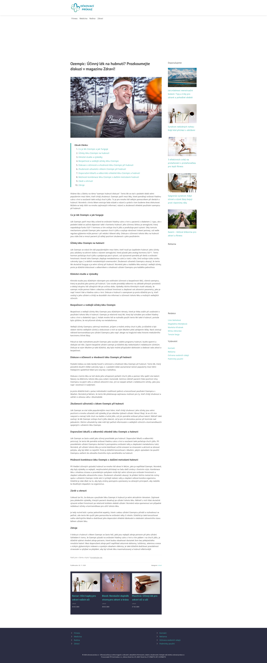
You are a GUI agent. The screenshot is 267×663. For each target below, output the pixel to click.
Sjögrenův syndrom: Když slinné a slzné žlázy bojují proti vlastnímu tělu (180, 199)
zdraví (160, 565)
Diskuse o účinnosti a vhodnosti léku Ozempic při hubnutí (105, 165)
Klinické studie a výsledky (90, 157)
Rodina (92, 18)
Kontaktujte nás (96, 557)
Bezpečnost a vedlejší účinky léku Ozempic (98, 161)
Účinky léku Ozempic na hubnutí (93, 153)
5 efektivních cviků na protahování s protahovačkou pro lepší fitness (182, 163)
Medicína (83, 18)
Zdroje (81, 185)
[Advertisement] (133, 35)
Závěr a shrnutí (85, 181)
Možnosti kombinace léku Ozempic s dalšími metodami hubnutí (108, 177)
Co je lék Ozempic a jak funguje (93, 149)
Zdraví (100, 18)
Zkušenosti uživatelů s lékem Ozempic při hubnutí (102, 169)
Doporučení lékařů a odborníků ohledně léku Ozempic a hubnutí (109, 173)
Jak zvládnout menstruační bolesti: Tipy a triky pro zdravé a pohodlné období (180, 94)
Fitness (74, 18)
